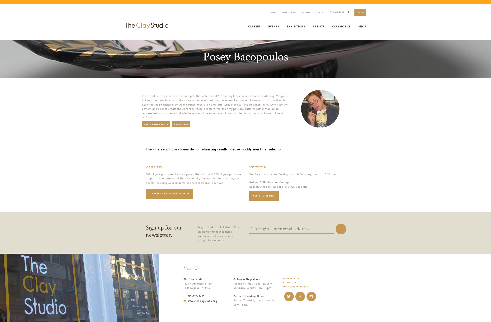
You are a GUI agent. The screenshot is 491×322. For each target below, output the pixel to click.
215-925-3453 (196, 296)
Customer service (264, 195)
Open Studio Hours (294, 287)
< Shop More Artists (156, 124)
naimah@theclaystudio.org (266, 186)
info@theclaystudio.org (202, 301)
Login (360, 12)
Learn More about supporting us (169, 193)
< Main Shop (181, 124)
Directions (290, 278)
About (274, 12)
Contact (321, 12)
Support (307, 12)
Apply (294, 12)
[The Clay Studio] (146, 22)
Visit (284, 12)
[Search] (349, 12)
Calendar (338, 12)
